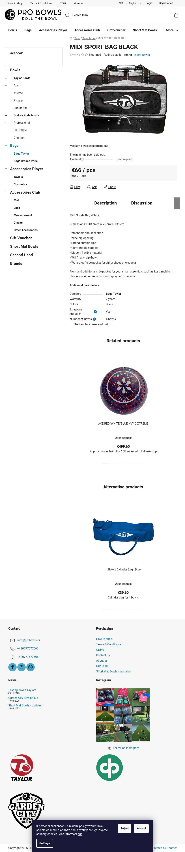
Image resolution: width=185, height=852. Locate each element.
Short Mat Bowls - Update (24, 705)
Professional (22, 122)
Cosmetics (20, 184)
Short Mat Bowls (24, 246)
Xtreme (18, 93)
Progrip (18, 100)
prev (73, 412)
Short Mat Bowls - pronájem (114, 671)
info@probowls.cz (28, 640)
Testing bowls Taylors (22, 690)
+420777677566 (27, 648)
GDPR (63, 3)
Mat (16, 200)
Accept (141, 828)
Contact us (103, 655)
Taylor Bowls (22, 78)
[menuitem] (13, 30)
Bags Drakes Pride (26, 161)
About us (101, 660)
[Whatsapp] (30, 667)
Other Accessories (26, 230)
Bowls (15, 70)
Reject (125, 828)
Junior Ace (20, 108)
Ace (16, 85)
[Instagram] (21, 667)
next (174, 412)
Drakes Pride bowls (26, 115)
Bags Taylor (21, 153)
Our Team (102, 666)
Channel (19, 137)
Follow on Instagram (126, 748)
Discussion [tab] (141, 203)
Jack (17, 208)
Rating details (112, 54)
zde (80, 834)
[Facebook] (12, 667)
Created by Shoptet (164, 848)
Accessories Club (25, 192)
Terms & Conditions (41, 3)
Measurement (23, 215)
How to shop (15, 3)
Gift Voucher (21, 238)
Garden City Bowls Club (23, 698)
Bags (14, 145)
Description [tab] (105, 203)
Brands (16, 263)
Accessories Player (26, 169)
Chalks (18, 222)
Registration (166, 3)
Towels (18, 177)
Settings (44, 843)
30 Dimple (20, 130)
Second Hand (21, 255)
